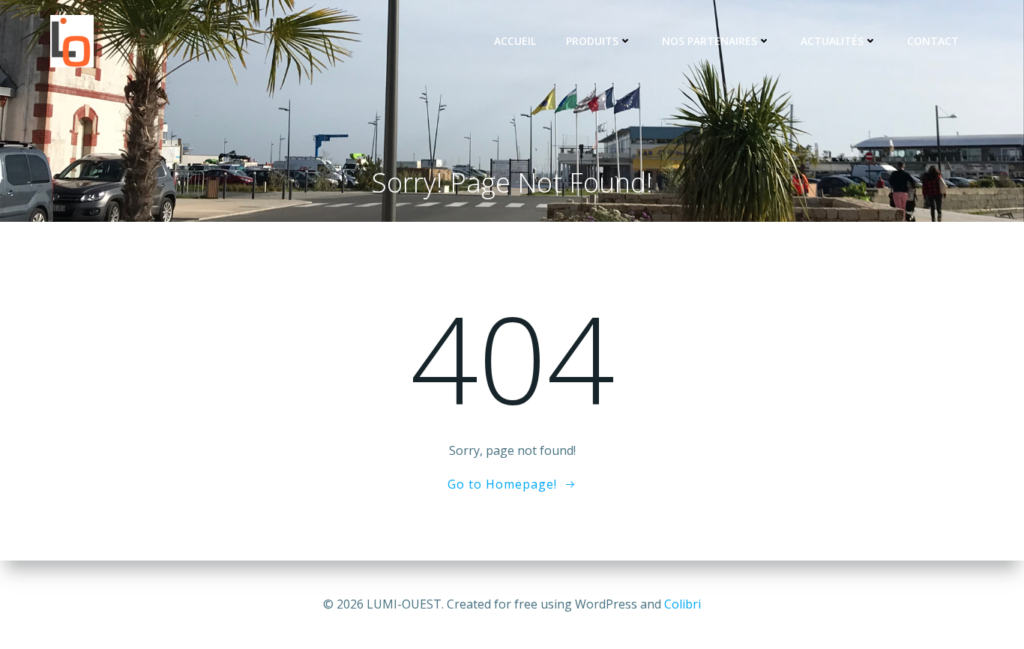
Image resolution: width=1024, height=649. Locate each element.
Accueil (515, 41)
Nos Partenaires (709, 41)
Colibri (682, 604)
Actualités (832, 41)
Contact (933, 41)
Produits (592, 41)
